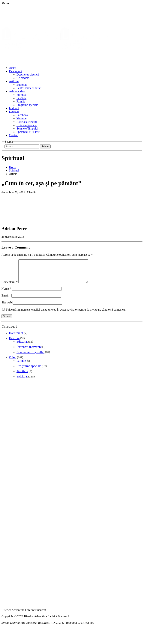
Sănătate (21, 98)
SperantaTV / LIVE (28, 131)
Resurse (14, 338)
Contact (13, 135)
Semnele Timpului (27, 128)
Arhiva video (17, 91)
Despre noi (15, 71)
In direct (14, 108)
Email (6, 295)
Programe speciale (27, 104)
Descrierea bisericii (27, 74)
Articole (14, 81)
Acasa (12, 67)
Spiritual (21, 94)
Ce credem (22, 77)
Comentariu (10, 282)
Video (12, 357)
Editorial (21, 84)
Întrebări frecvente (29, 347)
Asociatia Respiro (27, 121)
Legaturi (14, 111)
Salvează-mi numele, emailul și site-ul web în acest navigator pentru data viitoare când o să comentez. (66, 309)
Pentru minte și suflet (28, 88)
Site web (7, 302)
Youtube (21, 118)
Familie (20, 101)
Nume (6, 288)
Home (12, 167)
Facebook (22, 115)
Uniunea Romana (26, 125)
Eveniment (16, 333)
